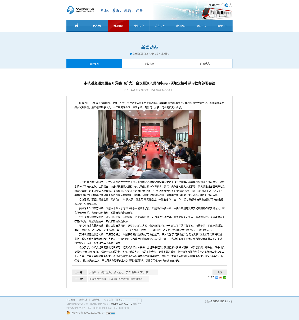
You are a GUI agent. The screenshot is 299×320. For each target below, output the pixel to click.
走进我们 (97, 25)
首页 (146, 54)
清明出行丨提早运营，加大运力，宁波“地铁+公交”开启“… (120, 272)
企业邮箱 (96, 300)
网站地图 (70, 300)
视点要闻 (94, 63)
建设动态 (149, 63)
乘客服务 (160, 25)
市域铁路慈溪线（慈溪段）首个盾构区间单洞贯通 (116, 279)
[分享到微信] (224, 277)
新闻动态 (118, 25)
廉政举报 (83, 300)
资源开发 (201, 25)
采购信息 (180, 25)
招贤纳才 (222, 25)
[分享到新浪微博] (220, 277)
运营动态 (205, 63)
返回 (220, 272)
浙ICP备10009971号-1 (121, 304)
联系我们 (108, 300)
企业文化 (139, 25)
